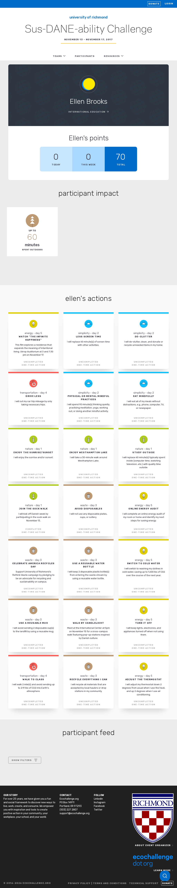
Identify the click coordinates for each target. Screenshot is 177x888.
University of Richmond (88, 17)
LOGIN (169, 3)
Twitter (98, 809)
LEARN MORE (162, 870)
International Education (86, 111)
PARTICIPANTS (85, 56)
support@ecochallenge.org (75, 813)
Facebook (99, 806)
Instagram (99, 802)
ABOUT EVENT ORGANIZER (153, 845)
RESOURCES (112, 56)
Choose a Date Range (24, 773)
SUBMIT (37, 790)
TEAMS (57, 56)
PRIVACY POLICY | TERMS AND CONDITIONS (97, 883)
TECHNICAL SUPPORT (144, 883)
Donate (154, 3)
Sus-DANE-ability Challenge (88, 29)
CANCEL (16, 790)
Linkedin (98, 798)
